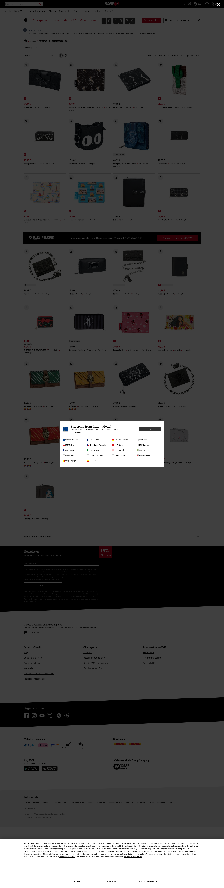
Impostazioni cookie (67, 857)
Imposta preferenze (147, 881)
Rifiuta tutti (112, 881)
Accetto (77, 881)
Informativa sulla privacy (133, 857)
